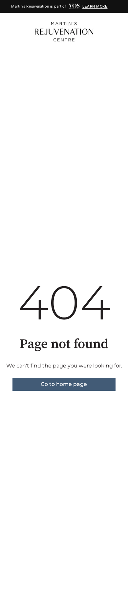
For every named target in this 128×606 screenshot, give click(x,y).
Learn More (95, 6)
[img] (74, 6)
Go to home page (64, 384)
